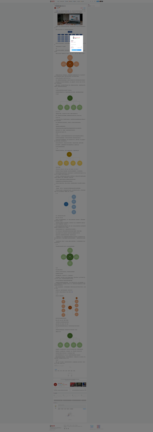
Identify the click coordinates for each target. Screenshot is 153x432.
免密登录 (81, 47)
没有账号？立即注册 (73, 42)
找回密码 (78, 47)
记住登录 (73, 47)
